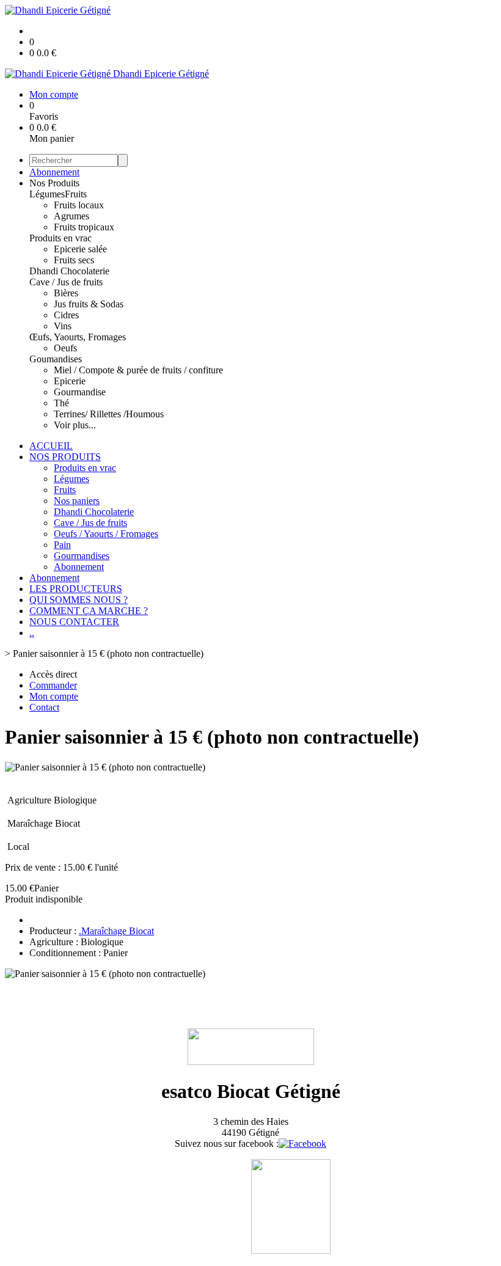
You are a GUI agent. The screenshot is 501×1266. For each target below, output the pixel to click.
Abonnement (54, 172)
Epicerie (70, 381)
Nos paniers (77, 501)
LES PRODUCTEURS (75, 589)
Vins (62, 326)
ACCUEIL (51, 446)
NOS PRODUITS (65, 457)
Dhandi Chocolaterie (69, 271)
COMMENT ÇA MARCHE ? (88, 611)
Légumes (47, 194)
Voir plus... (75, 425)
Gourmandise (80, 392)
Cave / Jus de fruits (66, 282)
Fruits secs (74, 260)
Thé (61, 403)
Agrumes (71, 216)
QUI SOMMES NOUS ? (78, 600)
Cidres (66, 315)
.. (31, 633)
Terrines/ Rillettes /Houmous (109, 414)
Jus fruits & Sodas (88, 304)
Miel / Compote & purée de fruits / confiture (138, 370)
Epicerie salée (80, 249)
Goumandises (55, 359)
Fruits (76, 194)
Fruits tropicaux (84, 227)
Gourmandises (81, 556)
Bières (66, 293)
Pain (62, 545)
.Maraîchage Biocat (116, 931)
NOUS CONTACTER (74, 622)
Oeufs (65, 348)
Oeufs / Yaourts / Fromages (106, 534)
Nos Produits (54, 183)
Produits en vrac (60, 238)
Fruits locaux (79, 205)
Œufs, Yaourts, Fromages (77, 337)
